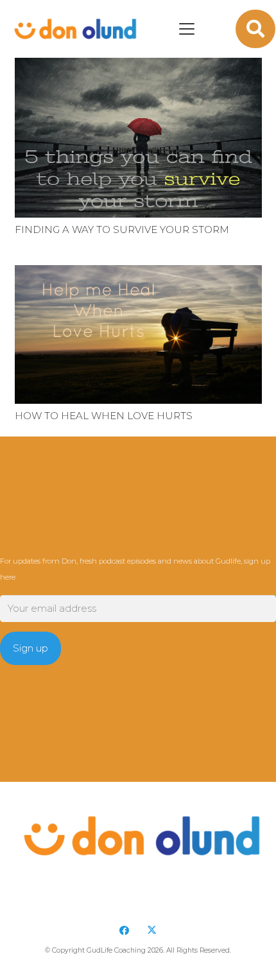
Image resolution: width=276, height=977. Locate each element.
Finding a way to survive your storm (122, 229)
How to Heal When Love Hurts (104, 416)
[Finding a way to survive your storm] (138, 135)
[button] (186, 29)
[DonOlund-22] (73, 29)
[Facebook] (124, 931)
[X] (152, 931)
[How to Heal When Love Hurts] (138, 334)
